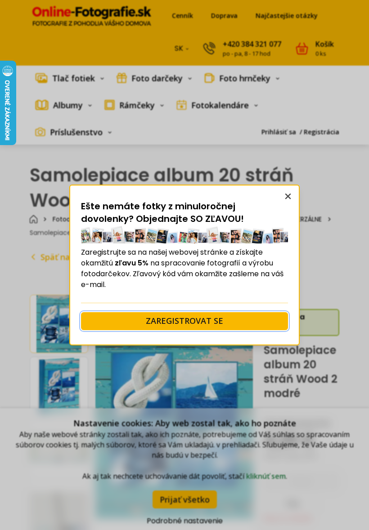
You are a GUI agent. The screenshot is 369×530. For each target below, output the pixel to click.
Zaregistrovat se (184, 320)
